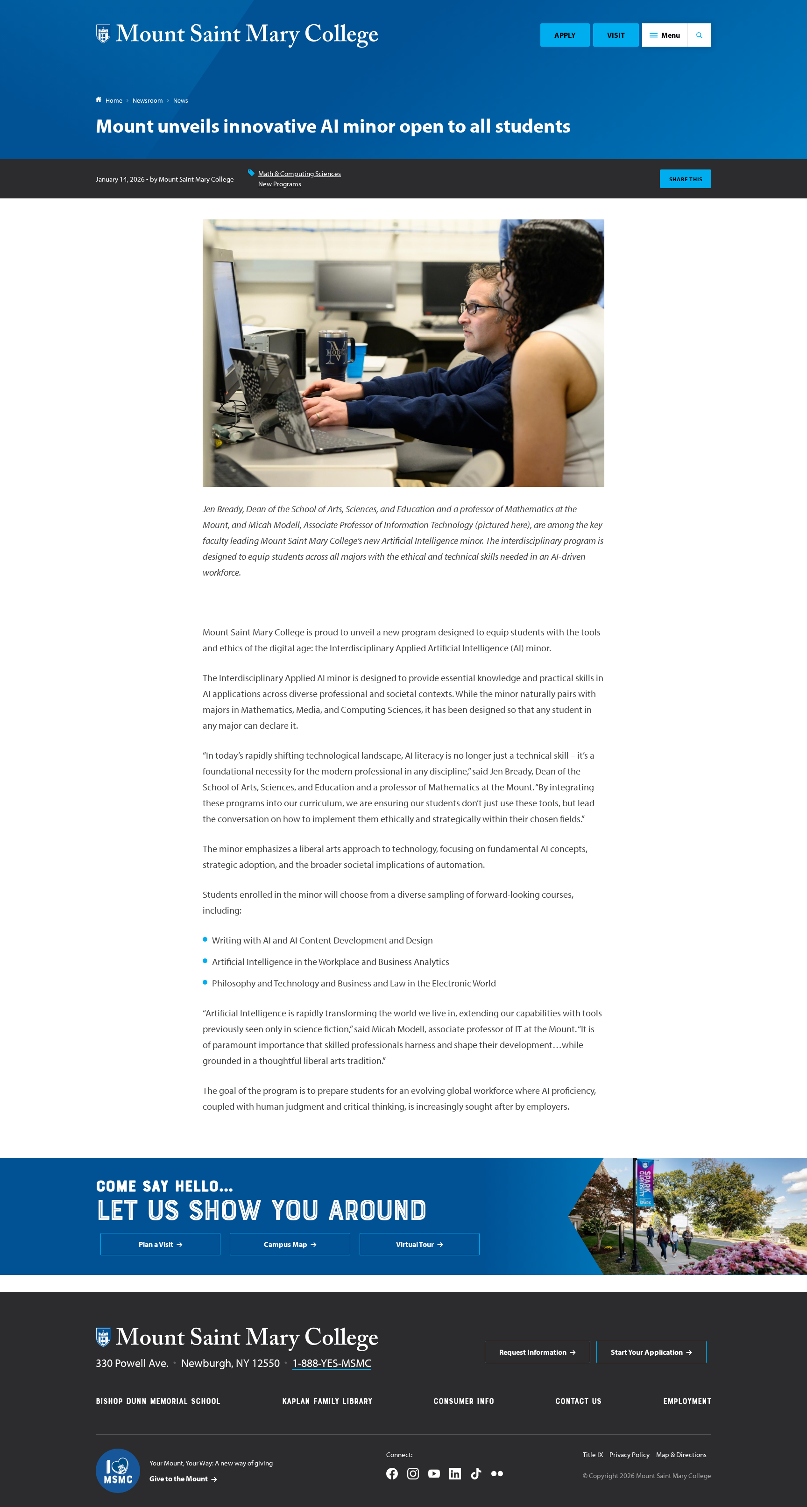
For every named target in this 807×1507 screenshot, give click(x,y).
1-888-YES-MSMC (331, 1363)
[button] (665, 35)
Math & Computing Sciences (299, 173)
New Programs (279, 183)
